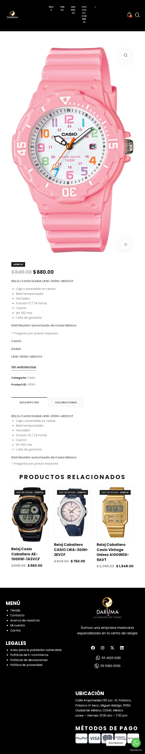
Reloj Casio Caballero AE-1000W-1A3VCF (25, 554)
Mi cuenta (17, 625)
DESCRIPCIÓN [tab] (29, 402)
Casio (31, 377)
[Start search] (137, 15)
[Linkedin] (121, 647)
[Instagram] (102, 647)
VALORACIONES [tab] (66, 402)
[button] (125, 55)
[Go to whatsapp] (136, 743)
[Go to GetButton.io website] (136, 750)
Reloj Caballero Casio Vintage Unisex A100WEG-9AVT (113, 552)
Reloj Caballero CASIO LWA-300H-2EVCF (71, 549)
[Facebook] (93, 647)
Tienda (15, 610)
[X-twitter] (112, 647)
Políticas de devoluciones (29, 660)
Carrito (15, 630)
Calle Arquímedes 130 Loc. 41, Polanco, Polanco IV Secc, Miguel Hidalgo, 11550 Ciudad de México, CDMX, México (103, 705)
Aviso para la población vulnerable (36, 650)
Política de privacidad (26, 665)
